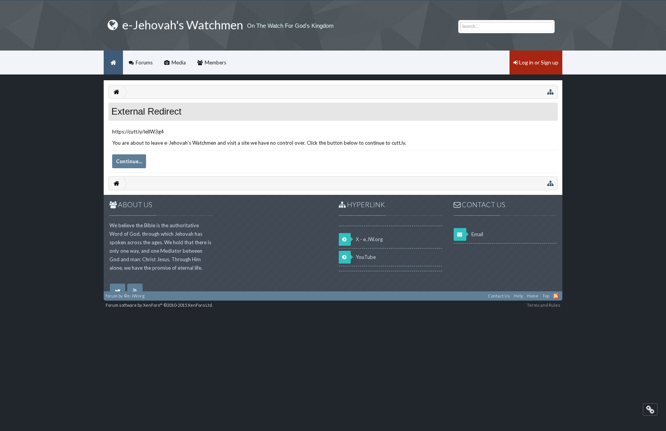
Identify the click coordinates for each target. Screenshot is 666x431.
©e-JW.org (134, 295)
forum (112, 295)
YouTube (365, 257)
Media (179, 62)
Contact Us (499, 295)
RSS (555, 296)
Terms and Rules (543, 305)
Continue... (129, 161)
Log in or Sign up (538, 62)
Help (518, 295)
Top (545, 295)
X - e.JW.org (369, 239)
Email (476, 234)
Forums (144, 62)
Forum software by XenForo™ (159, 305)
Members (215, 62)
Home (113, 62)
